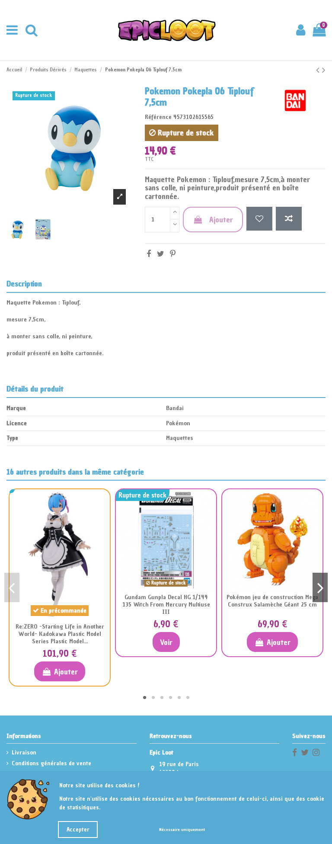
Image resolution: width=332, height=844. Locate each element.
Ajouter (221, 219)
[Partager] (149, 253)
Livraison (24, 752)
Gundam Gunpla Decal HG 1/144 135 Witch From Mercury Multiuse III (166, 604)
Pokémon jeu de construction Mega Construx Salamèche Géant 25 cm (272, 601)
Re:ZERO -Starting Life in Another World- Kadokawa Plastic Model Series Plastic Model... (60, 634)
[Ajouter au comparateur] (289, 219)
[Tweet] (160, 253)
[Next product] (324, 70)
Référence (158, 117)
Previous (11, 587)
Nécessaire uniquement (182, 829)
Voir (166, 642)
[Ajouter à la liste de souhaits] (259, 219)
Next (320, 587)
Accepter (78, 829)
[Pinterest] (173, 253)
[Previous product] (319, 70)
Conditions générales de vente (51, 763)
